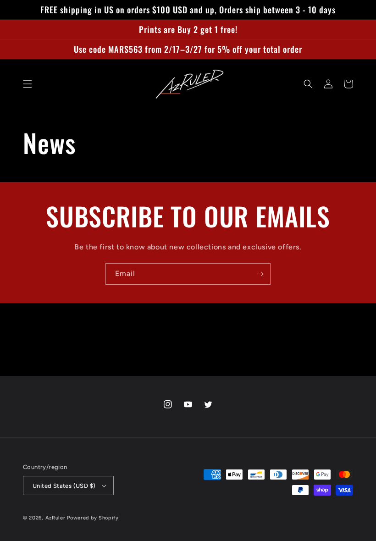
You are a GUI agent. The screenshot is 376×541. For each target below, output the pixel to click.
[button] (27, 84)
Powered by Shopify (93, 518)
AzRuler (55, 518)
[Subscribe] (260, 274)
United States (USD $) (64, 485)
